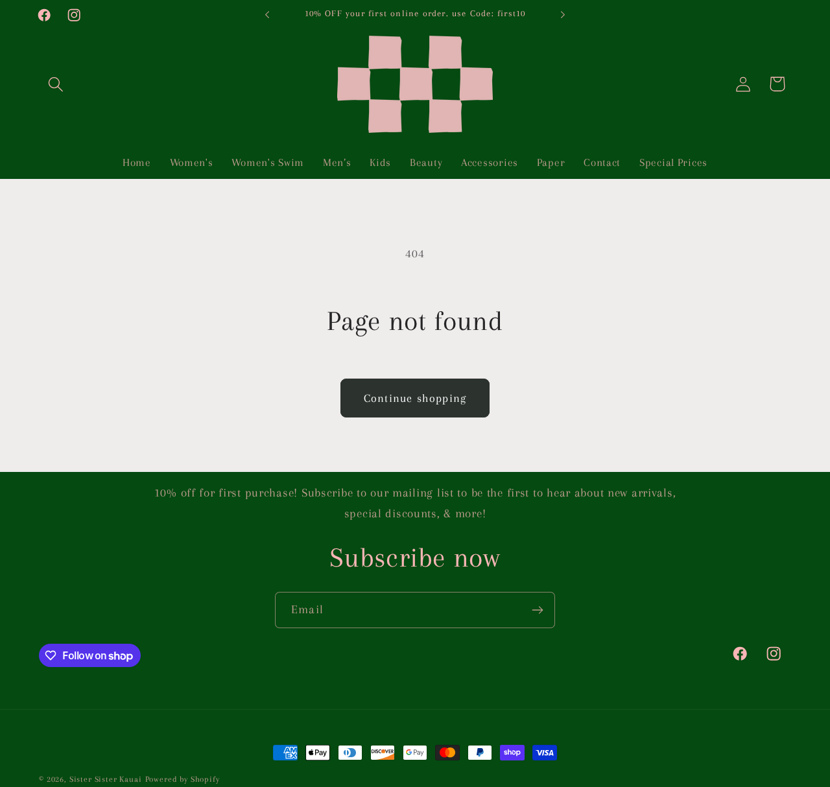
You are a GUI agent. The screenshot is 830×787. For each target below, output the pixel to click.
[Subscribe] (537, 610)
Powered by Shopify (182, 779)
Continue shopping (415, 398)
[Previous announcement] (267, 15)
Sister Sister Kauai (105, 779)
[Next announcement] (563, 15)
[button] (56, 84)
